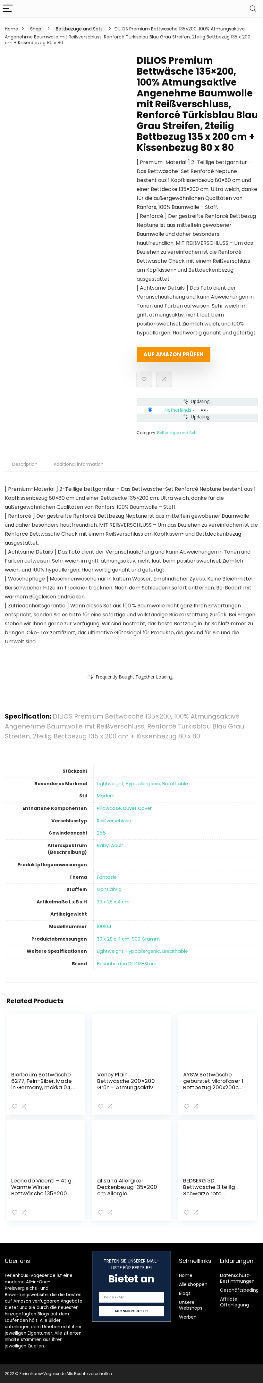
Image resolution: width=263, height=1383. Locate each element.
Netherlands (177, 410)
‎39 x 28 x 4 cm (113, 902)
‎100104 (104, 926)
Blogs (185, 1293)
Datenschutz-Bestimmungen (237, 1278)
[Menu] (7, 8)
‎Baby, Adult (110, 845)
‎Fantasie (107, 877)
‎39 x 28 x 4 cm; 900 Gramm (128, 939)
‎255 (101, 833)
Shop (35, 29)
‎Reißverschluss (114, 821)
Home (11, 29)
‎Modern (106, 796)
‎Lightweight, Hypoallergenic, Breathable (142, 783)
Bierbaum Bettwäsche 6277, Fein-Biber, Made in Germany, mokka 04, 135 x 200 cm (41, 1084)
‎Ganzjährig (109, 889)
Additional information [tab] (79, 464)
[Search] (253, 8)
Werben (188, 1317)
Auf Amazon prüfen (173, 354)
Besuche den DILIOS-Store (127, 963)
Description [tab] (25, 464)
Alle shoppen (193, 1284)
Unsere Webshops (190, 1305)
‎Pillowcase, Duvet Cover (124, 808)
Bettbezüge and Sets (79, 29)
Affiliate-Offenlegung (234, 1302)
